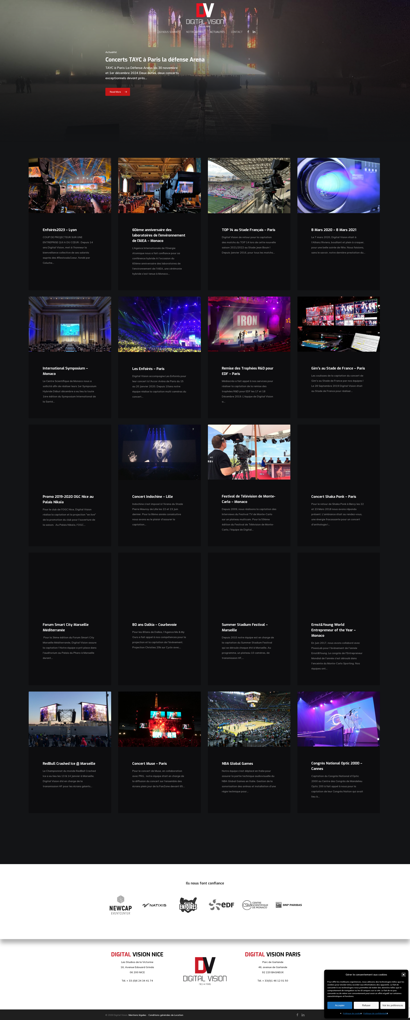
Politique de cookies (352, 1013)
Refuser (366, 1005)
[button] (403, 974)
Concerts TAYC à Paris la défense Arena (155, 59)
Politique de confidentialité (375, 1013)
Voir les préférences (392, 1005)
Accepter (339, 1005)
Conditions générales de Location (165, 1015)
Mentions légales (137, 1015)
